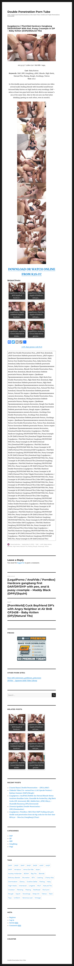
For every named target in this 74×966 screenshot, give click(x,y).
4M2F (48, 865)
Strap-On (36, 894)
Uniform (17, 898)
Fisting (42, 882)
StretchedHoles (15, 544)
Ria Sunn (45, 890)
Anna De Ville (28, 869)
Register (12, 917)
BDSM (26, 874)
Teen (51, 894)
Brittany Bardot (14, 878)
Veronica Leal (27, 898)
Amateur (17, 869)
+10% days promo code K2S (31, 347)
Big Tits (34, 874)
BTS (33, 878)
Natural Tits (23, 546)
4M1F (41, 544)
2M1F (10, 865)
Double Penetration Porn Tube (28, 11)
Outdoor (11, 890)
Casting (40, 878)
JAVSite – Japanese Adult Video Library (22, 681)
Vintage (38, 898)
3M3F (35, 865)
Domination (12, 882)
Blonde (9, 546)
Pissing (30, 546)
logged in (20, 563)
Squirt (18, 894)
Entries (13, 923)
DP (10, 838)
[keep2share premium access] (31, 649)
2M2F (16, 865)
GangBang (13, 844)
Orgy (11, 847)
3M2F (29, 865)
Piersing (20, 890)
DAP (37, 544)
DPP (10, 841)
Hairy (49, 882)
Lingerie (32, 886)
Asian (38, 869)
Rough (35, 546)
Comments (15, 925)
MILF (39, 886)
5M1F (10, 869)
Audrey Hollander (15, 874)
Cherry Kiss (49, 878)
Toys (10, 898)
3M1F (22, 865)
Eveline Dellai (32, 882)
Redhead (36, 890)
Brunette (25, 878)
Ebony (22, 882)
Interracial (22, 886)
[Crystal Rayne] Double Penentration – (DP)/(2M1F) (29, 788)
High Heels (16, 546)
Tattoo (47, 546)
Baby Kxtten (48, 544)
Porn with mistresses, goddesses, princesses (24, 678)
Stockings (41, 546)
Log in (11, 920)
